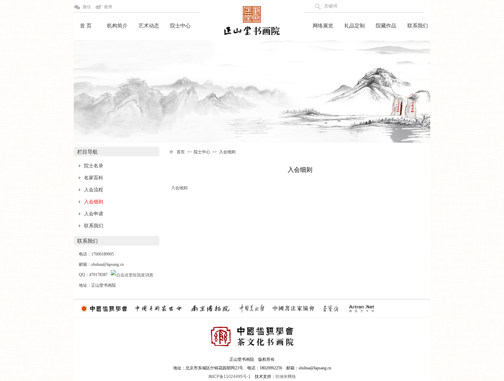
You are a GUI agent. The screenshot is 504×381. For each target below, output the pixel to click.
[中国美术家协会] (158, 308)
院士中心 (180, 25)
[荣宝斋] (330, 308)
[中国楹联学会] (104, 308)
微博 (108, 6)
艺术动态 (149, 25)
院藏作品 (386, 25)
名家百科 (93, 177)
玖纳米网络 (285, 376)
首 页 (86, 25)
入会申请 (93, 213)
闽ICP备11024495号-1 (229, 376)
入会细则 (93, 201)
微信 (87, 6)
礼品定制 (354, 25)
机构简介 (117, 25)
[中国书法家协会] (293, 308)
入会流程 (93, 189)
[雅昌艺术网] (361, 308)
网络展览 (323, 25)
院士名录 (93, 165)
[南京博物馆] (210, 308)
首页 (181, 152)
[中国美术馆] (251, 308)
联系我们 (417, 25)
